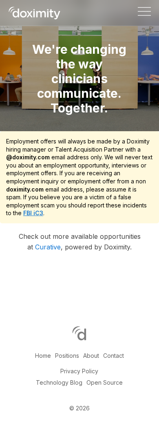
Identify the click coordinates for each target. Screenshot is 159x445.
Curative (48, 247)
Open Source (104, 382)
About (91, 355)
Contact (113, 355)
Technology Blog (59, 382)
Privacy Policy (79, 371)
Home (43, 355)
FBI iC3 (33, 212)
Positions (67, 355)
